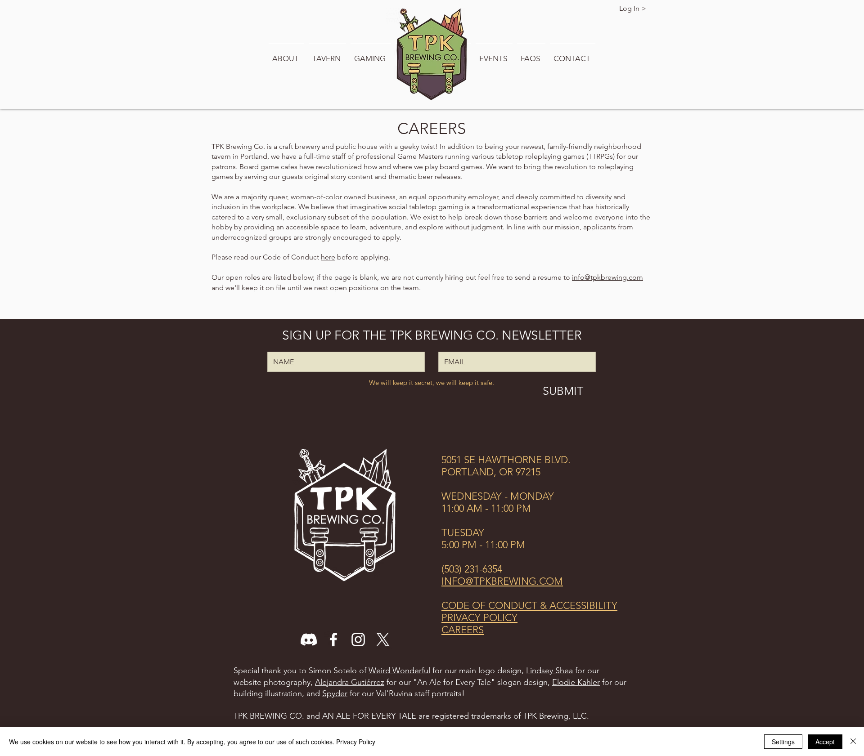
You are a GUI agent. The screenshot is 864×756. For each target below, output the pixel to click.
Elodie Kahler (576, 682)
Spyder (334, 693)
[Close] (853, 741)
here (328, 257)
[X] (383, 640)
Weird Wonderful (399, 670)
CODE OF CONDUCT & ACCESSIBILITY (529, 605)
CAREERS (462, 630)
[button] (286, 54)
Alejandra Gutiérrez (349, 682)
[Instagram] (358, 640)
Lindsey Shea (549, 670)
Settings (783, 741)
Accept (825, 741)
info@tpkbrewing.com (607, 277)
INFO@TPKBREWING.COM (502, 581)
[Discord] (309, 640)
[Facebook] (333, 640)
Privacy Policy (355, 741)
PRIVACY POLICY (479, 618)
